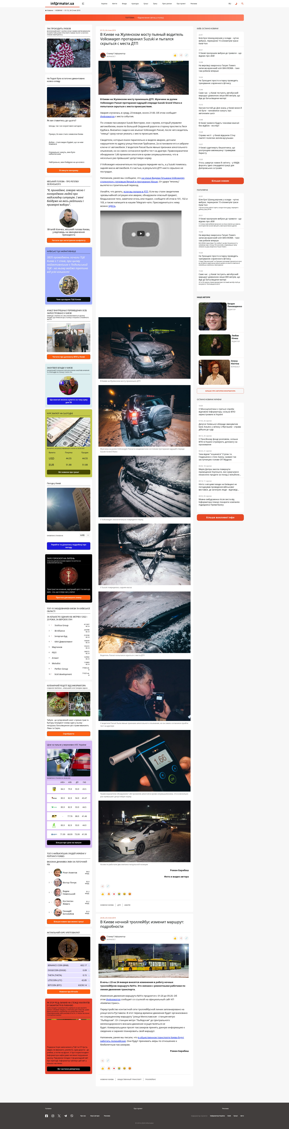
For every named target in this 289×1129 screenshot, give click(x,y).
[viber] (71, 1116)
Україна (104, 3)
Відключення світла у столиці (151, 17)
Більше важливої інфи (220, 517)
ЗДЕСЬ (111, 206)
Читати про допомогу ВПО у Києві (68, 357)
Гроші (146, 3)
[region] (68, 541)
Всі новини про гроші (68, 472)
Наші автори (94, 1116)
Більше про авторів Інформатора (220, 391)
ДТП (119, 905)
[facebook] (46, 1116)
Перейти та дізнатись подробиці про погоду (68, 546)
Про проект (181, 3)
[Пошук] (242, 3)
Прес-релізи (167, 3)
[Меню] (83, 3)
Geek (229, 1116)
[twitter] (59, 1116)
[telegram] (65, 1116)
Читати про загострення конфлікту (68, 240)
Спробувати (68, 733)
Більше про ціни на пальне (68, 842)
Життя (114, 3)
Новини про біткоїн (68, 991)
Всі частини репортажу (69, 1069)
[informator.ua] (62, 3)
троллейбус (150, 1079)
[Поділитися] (181, 55)
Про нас (83, 1116)
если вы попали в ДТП (136, 191)
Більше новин (220, 180)
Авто (242, 1116)
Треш (155, 3)
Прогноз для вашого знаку (68, 597)
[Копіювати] (186, 55)
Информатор (107, 116)
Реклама (194, 3)
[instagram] (52, 1116)
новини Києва (107, 905)
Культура (135, 3)
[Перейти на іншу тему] (236, 3)
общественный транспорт (129, 1079)
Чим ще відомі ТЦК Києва (68, 299)
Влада (124, 3)
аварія (127, 905)
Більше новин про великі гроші (69, 921)
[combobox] (84, 535)
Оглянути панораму (68, 170)
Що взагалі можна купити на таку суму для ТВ (68, 401)
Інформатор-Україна (217, 1116)
